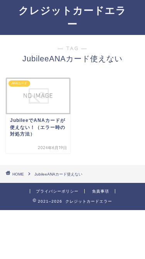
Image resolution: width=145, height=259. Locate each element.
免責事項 (100, 191)
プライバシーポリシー (57, 191)
